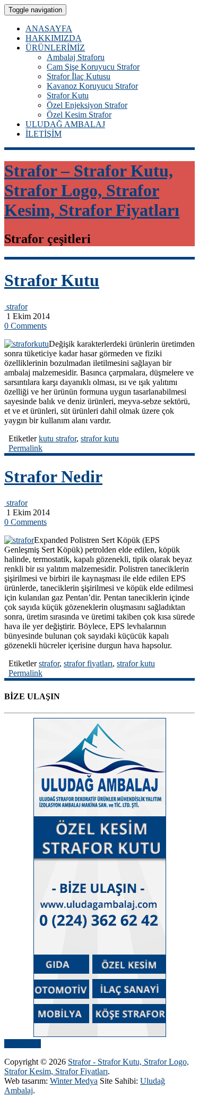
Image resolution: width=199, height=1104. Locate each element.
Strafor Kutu (68, 95)
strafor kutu (100, 438)
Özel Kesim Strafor (79, 114)
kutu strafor (57, 438)
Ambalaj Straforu (76, 57)
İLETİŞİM (43, 133)
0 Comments (25, 325)
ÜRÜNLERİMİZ (55, 47)
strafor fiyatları (88, 663)
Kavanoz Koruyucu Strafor (92, 85)
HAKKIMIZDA (53, 38)
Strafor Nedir (53, 476)
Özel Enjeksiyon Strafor (87, 105)
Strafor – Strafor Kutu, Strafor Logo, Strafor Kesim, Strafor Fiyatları (91, 190)
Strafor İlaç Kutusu (78, 76)
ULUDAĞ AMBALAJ (65, 124)
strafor (16, 306)
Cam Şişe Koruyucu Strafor (93, 66)
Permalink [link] (25, 448)
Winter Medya (74, 1080)
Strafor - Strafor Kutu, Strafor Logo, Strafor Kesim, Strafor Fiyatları (96, 1066)
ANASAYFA (48, 28)
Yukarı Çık (22, 1043)
